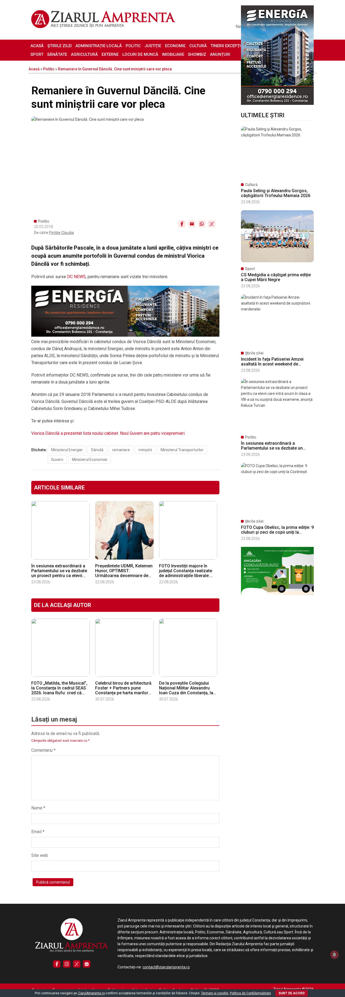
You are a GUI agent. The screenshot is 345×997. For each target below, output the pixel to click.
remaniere (121, 450)
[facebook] (56, 964)
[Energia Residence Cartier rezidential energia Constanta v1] (277, 103)
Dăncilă (97, 450)
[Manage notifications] (334, 954)
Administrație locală (98, 45)
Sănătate (57, 54)
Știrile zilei (59, 45)
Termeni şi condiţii (214, 993)
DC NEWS (76, 276)
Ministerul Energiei (66, 450)
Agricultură (84, 54)
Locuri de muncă (140, 54)
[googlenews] (86, 964)
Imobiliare (173, 54)
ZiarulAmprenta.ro (91, 993)
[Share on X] (211, 223)
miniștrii (145, 450)
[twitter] (76, 964)
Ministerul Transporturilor (182, 450)
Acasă (37, 45)
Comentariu (43, 750)
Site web (39, 855)
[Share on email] (191, 223)
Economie (175, 45)
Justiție (152, 45)
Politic (133, 45)
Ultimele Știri (262, 115)
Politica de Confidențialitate (250, 993)
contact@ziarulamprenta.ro (166, 967)
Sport (36, 54)
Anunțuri (220, 54)
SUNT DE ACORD (291, 993)
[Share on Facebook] (181, 223)
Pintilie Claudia (61, 232)
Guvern (57, 459)
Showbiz (197, 54)
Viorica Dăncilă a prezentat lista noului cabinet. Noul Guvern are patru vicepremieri (108, 433)
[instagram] (66, 964)
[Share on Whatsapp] (201, 223)
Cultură (198, 45)
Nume (38, 807)
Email (37, 831)
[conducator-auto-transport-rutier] (277, 594)
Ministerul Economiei (89, 459)
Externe (110, 54)
